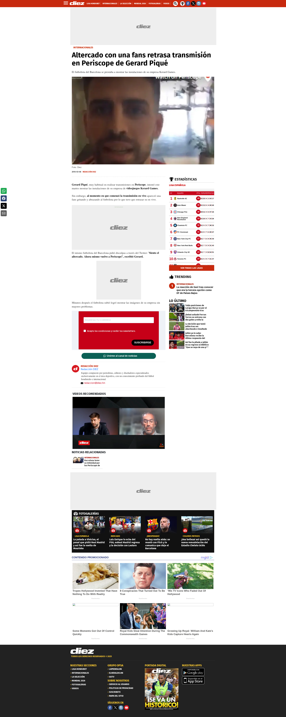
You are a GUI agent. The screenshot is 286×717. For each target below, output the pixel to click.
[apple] (199, 680)
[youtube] (126, 707)
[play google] (199, 672)
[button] (4, 191)
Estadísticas (186, 179)
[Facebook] (110, 707)
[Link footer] (82, 651)
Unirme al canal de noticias (122, 356)
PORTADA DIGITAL (155, 665)
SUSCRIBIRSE (142, 342)
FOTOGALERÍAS (89, 513)
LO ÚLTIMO (177, 301)
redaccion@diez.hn (94, 383)
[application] (119, 423)
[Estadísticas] (182, 3)
